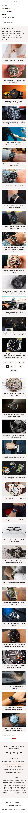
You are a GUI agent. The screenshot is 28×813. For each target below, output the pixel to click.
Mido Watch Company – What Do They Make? (14, 102)
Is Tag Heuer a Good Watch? (14, 520)
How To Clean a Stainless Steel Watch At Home (14, 540)
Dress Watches (18, 766)
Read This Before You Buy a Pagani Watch (14, 624)
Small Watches (19, 769)
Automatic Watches (20, 761)
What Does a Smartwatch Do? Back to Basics (14, 478)
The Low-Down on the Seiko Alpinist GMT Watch (14, 165)
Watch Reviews (18, 772)
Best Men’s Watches (9, 764)
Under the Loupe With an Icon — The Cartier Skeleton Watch (14, 81)
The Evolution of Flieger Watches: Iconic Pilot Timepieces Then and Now (14, 249)
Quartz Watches (9, 769)
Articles (12, 746)
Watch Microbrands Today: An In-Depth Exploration (14, 415)
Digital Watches (20, 764)
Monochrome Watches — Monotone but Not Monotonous (14, 206)
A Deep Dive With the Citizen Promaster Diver (14, 313)
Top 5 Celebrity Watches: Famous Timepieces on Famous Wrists (14, 334)
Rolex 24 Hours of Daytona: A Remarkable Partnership (14, 561)
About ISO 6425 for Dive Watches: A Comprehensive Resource (14, 144)
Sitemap (16, 748)
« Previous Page (8, 363)
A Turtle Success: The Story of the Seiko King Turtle (14, 227)
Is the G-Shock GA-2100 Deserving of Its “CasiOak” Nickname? (14, 292)
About (6, 746)
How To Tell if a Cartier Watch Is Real (14, 499)
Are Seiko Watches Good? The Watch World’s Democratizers (14, 708)
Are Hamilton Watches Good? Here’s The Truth (14, 603)
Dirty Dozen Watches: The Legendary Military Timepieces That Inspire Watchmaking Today (14, 355)
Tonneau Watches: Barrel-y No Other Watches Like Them (14, 123)
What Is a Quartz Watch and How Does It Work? (14, 394)
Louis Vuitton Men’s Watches (14, 60)
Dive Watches (9, 766)
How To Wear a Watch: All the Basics (14, 582)
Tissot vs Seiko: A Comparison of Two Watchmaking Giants (14, 729)
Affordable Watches (8, 761)
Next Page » (14, 371)
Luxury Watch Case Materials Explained (14, 687)
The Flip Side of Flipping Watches (14, 457)
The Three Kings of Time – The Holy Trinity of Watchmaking (14, 666)
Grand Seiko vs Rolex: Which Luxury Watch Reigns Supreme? (14, 436)
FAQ (17, 746)
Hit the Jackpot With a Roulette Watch (14, 271)
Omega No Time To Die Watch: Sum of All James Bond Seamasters (14, 645)
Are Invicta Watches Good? (14, 186)
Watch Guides (9, 772)
